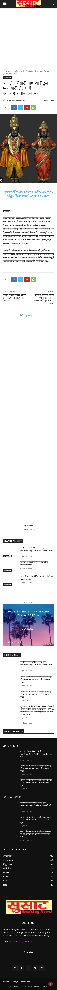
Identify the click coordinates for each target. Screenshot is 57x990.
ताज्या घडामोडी (13, 71)
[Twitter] (20, 107)
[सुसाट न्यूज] (4, 100)
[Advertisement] (28, 37)
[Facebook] (14, 107)
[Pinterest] (27, 107)
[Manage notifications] (50, 984)
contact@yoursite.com (23, 941)
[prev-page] (4, 590)
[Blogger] (15, 968)
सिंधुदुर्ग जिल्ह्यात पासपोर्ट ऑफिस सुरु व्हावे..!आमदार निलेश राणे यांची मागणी (14, 298)
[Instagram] (35, 968)
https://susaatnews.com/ (28, 529)
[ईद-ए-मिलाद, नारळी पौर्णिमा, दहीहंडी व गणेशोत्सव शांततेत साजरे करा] (10, 580)
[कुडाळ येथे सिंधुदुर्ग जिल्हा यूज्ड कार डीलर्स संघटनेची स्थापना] (10, 566)
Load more (27, 723)
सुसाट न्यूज (12, 100)
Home (5, 71)
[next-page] (9, 590)
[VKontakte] (42, 968)
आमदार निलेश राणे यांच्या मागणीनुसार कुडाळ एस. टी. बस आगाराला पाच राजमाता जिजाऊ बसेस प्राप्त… (36, 694)
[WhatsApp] (33, 107)
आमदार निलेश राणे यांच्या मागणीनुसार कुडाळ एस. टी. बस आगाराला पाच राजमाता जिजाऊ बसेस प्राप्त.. (36, 679)
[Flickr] (28, 968)
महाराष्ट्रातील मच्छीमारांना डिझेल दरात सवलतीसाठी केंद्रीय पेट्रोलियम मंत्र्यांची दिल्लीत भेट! (36, 550)
